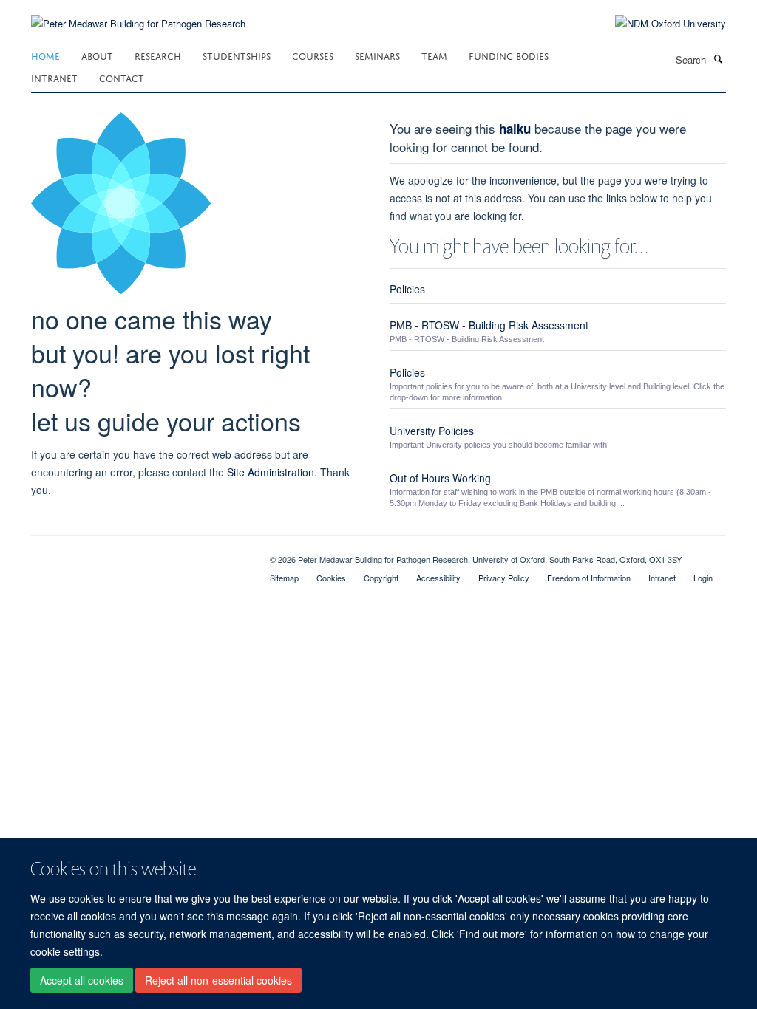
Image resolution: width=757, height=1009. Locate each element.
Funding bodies (509, 55)
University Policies (432, 430)
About (97, 55)
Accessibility (438, 578)
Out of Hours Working (440, 478)
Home (45, 55)
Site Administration (270, 472)
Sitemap (284, 578)
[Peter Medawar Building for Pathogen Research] (138, 14)
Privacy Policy (503, 578)
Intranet (54, 77)
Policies (407, 288)
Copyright (381, 578)
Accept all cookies (81, 980)
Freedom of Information (589, 578)
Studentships (237, 55)
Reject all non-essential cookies (218, 980)
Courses (312, 55)
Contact (121, 77)
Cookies (331, 578)
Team (434, 55)
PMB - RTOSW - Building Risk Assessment (489, 325)
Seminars (377, 55)
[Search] (718, 58)
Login (703, 578)
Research (158, 55)
